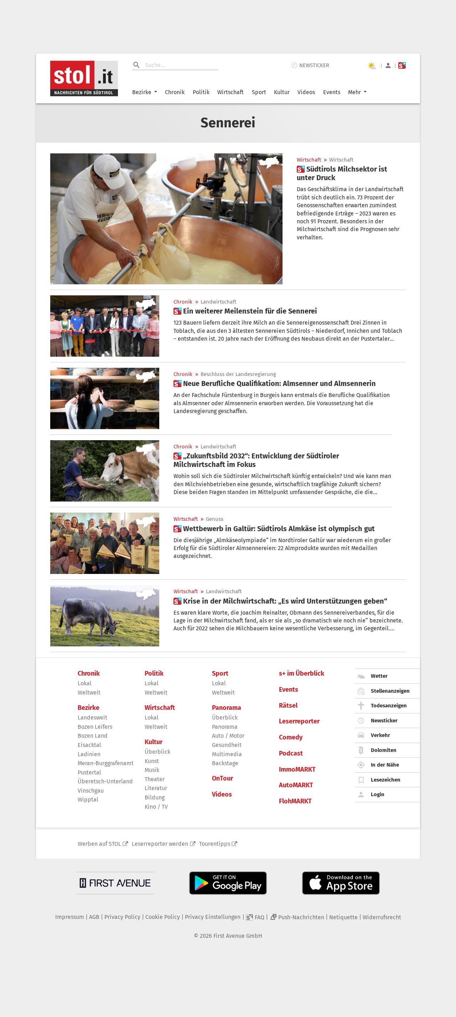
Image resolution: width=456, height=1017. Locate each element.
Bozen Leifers (95, 726)
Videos (306, 92)
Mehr (354, 92)
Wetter (379, 676)
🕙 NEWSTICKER (310, 65)
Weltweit (89, 692)
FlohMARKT (295, 801)
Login (377, 794)
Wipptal (88, 799)
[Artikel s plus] (166, 218)
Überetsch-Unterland (105, 781)
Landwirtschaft (218, 302)
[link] (351, 173)
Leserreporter (299, 721)
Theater (155, 779)
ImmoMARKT (297, 769)
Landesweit (92, 717)
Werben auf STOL (99, 843)
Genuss (214, 519)
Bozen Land (93, 735)
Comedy (290, 737)
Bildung (155, 797)
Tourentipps (214, 843)
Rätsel (288, 706)
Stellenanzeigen (390, 691)
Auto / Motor (228, 735)
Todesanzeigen (389, 705)
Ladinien (89, 754)
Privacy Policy (122, 917)
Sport (259, 92)
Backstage (225, 763)
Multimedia (227, 754)
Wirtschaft (230, 92)
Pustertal (89, 772)
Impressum (69, 917)
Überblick (157, 751)
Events (331, 92)
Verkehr (380, 735)
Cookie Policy (162, 917)
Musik (152, 770)
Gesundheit (227, 745)
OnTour (222, 778)
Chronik (175, 92)
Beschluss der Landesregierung (238, 374)
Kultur (282, 92)
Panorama (226, 708)
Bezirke (141, 92)
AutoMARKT (296, 785)
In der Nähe (385, 765)
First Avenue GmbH (237, 935)
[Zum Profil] (388, 65)
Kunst (152, 761)
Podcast (291, 753)
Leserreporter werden (160, 843)
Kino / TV (156, 806)
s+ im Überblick (301, 673)
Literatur (156, 788)
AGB (94, 917)
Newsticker (384, 720)
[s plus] (402, 65)
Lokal (85, 683)
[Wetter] (371, 65)
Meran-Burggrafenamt (106, 763)
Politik (201, 92)
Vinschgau (91, 790)
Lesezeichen (385, 780)
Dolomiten (384, 750)
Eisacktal (89, 745)
